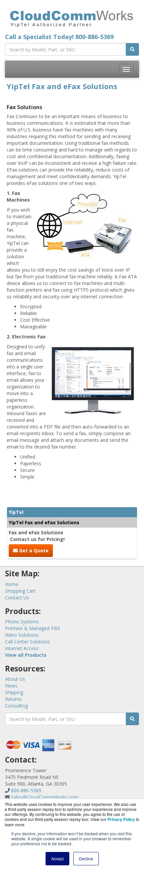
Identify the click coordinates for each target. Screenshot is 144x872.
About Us (15, 679)
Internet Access (22, 648)
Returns (13, 699)
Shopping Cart (20, 591)
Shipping (14, 692)
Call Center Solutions (27, 641)
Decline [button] (86, 858)
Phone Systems (22, 621)
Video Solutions (22, 635)
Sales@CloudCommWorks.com (44, 797)
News (11, 685)
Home (11, 584)
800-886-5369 (94, 37)
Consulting (16, 705)
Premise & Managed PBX (32, 628)
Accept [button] (57, 858)
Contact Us (17, 597)
